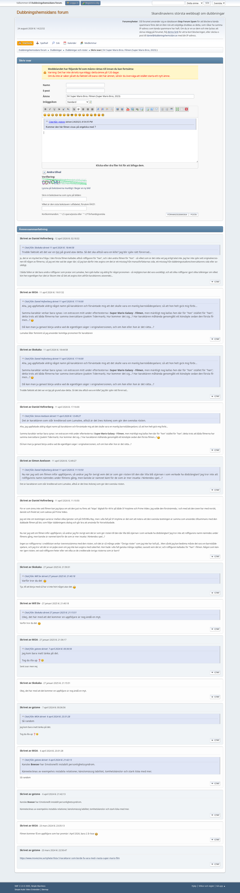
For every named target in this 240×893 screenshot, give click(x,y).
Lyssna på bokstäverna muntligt (57, 188)
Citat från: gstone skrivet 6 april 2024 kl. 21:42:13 (48, 759)
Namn (46, 85)
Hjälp (194, 886)
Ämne (46, 96)
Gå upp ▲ (220, 886)
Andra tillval (54, 172)
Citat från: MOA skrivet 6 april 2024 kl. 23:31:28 (47, 716)
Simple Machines (38, 886)
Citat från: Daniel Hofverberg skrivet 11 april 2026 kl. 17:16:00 (54, 301)
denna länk (173, 32)
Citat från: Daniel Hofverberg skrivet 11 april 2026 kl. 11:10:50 (54, 469)
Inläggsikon (50, 102)
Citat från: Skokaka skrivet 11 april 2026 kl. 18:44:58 (49, 247)
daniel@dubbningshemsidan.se (162, 35)
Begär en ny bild (82, 188)
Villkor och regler (206, 886)
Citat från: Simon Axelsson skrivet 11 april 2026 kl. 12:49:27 (53, 416)
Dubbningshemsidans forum (42, 12)
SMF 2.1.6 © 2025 (22, 886)
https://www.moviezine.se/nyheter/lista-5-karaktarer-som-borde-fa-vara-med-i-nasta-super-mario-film (70, 858)
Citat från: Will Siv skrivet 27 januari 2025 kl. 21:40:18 (50, 576)
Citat (216, 281)
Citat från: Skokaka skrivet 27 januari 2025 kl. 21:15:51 (51, 612)
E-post (46, 90)
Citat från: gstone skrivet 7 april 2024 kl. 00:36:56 (48, 648)
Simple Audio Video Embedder (27, 889)
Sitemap (44, 889)
